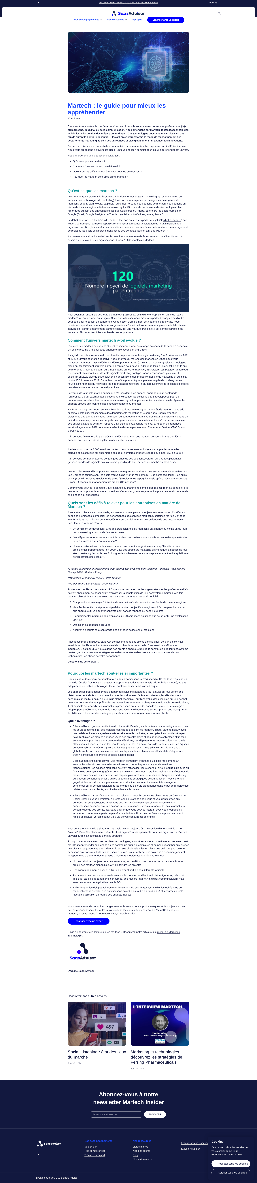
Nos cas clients (141, 1150)
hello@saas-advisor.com (195, 1143)
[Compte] (219, 13)
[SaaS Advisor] (128, 13)
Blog (135, 1155)
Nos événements (142, 1159)
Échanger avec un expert (88, 921)
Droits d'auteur (44, 1177)
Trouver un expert (94, 1155)
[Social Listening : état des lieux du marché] (97, 1024)
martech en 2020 (155, 358)
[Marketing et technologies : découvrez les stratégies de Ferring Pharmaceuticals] (160, 1024)
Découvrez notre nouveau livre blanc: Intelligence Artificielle (128, 2)
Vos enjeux (90, 1146)
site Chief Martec (81, 471)
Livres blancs (140, 1146)
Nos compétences (94, 1150)
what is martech (172, 220)
